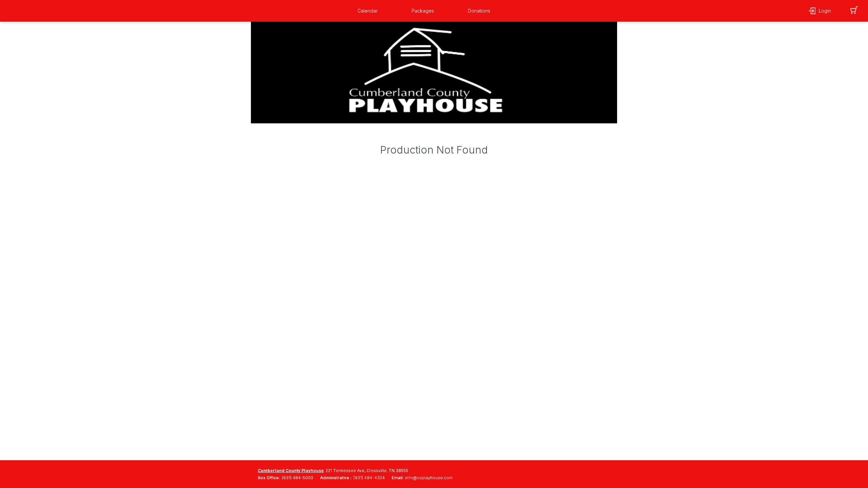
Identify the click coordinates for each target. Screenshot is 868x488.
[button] (369, 11)
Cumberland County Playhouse (291, 470)
